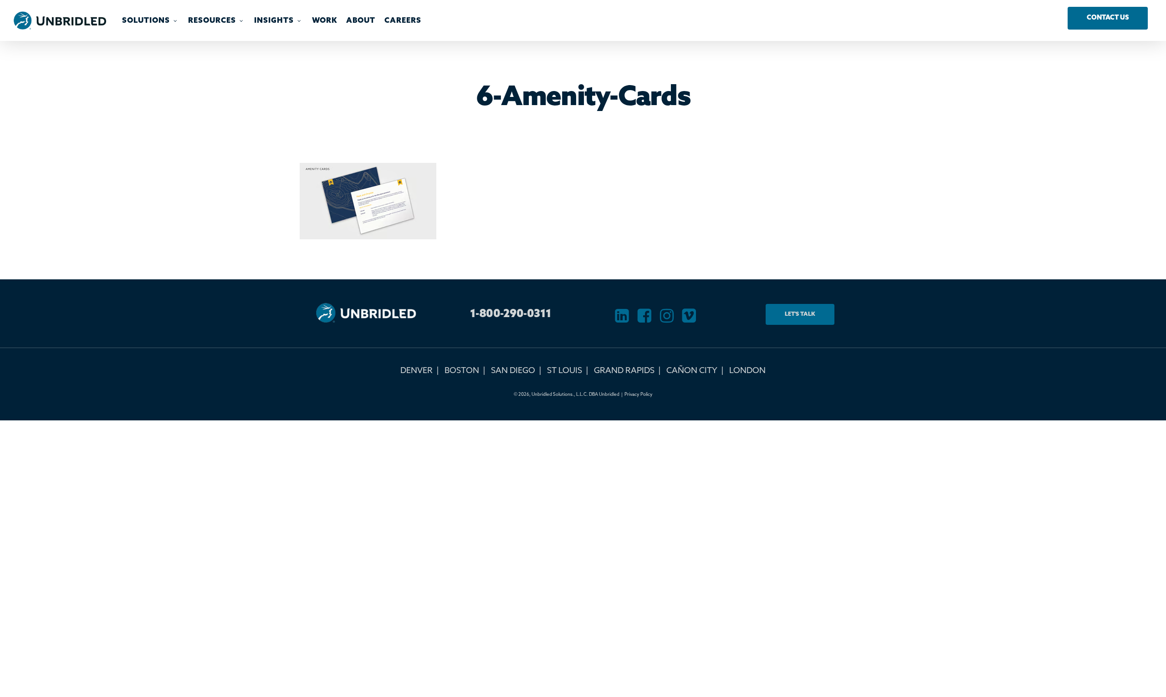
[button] (1108, 18)
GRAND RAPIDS (624, 371)
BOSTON (462, 371)
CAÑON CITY (691, 371)
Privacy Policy (638, 394)
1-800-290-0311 (511, 314)
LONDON (747, 371)
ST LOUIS (564, 371)
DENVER (416, 371)
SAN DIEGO (513, 371)
